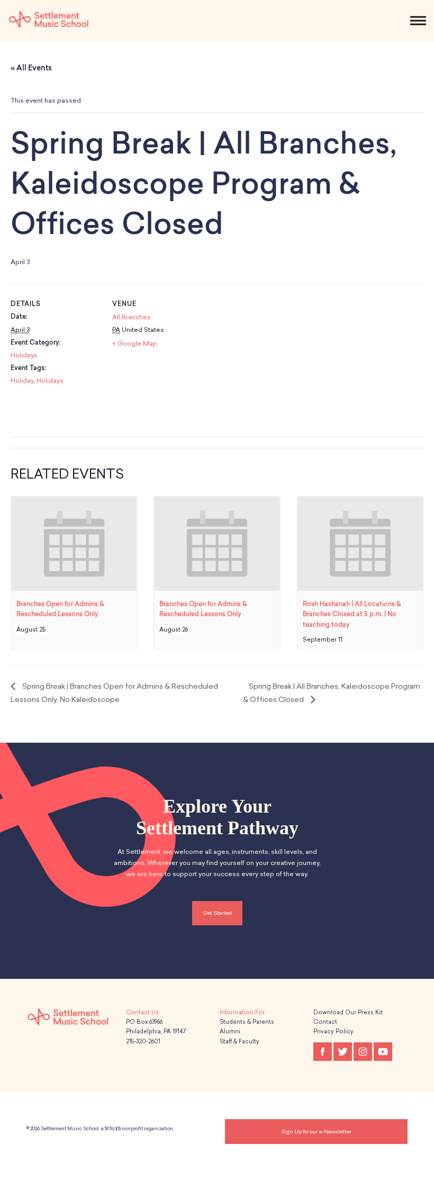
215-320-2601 (143, 1041)
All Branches (131, 317)
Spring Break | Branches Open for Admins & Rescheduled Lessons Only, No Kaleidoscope (114, 693)
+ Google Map (134, 343)
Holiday (22, 380)
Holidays (24, 355)
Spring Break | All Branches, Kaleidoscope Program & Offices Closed (331, 693)
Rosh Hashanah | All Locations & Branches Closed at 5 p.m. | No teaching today (352, 614)
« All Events (31, 68)
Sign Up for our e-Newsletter (316, 1131)
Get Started (217, 912)
